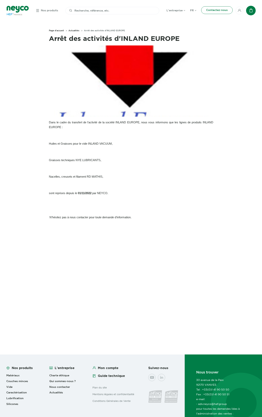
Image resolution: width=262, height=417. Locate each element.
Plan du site (99, 387)
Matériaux (13, 375)
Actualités (73, 30)
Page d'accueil (56, 30)
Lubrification (15, 398)
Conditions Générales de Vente (111, 400)
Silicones (12, 404)
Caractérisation (16, 392)
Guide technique (111, 376)
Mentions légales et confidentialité (113, 394)
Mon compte (108, 368)
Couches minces (17, 381)
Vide (9, 387)
